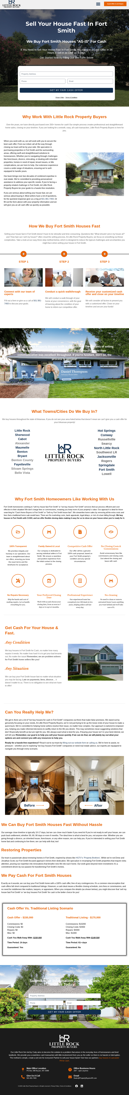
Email (76, 1076)
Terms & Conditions (71, 97)
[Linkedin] (81, 1086)
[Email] (70, 1077)
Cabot (22, 439)
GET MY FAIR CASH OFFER (66, 90)
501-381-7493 (47, 199)
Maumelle (22, 447)
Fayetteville (22, 464)
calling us (93, 743)
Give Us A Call (33, 1076)
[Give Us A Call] (23, 1077)
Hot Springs (107, 430)
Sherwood (22, 435)
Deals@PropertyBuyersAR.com (85, 1078)
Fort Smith (107, 469)
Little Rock (22, 430)
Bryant (22, 456)
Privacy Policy (60, 97)
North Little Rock (106, 448)
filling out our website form (74, 743)
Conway (107, 435)
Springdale (107, 465)
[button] (98, 4)
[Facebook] (76, 1086)
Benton (22, 451)
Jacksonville (106, 456)
